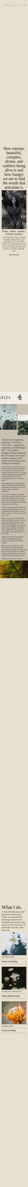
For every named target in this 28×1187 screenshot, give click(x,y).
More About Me (14, 255)
